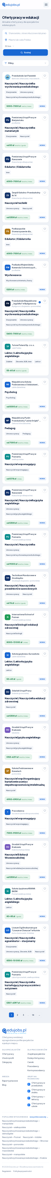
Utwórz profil (8, 1058)
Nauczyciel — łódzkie (32, 1137)
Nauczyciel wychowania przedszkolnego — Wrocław (25, 1141)
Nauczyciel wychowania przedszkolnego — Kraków (24, 1158)
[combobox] (27, 40)
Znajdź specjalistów (36, 1054)
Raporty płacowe (10, 1080)
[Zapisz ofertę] (44, 75)
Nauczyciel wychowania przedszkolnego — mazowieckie (21, 1149)
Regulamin (6, 1171)
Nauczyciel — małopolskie (13, 1154)
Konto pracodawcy (36, 1070)
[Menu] (46, 4)
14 (33, 1015)
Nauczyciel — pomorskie (13, 1144)
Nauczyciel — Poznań (11, 1137)
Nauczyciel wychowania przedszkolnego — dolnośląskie (21, 1132)
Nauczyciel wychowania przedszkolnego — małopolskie (21, 1122)
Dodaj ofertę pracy (36, 1058)
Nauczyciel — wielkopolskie (14, 1127)
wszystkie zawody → (39, 1117)
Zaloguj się (7, 1062)
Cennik (30, 1062)
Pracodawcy (33, 1066)
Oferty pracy (8, 1054)
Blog (4, 1085)
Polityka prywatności (22, 1171)
